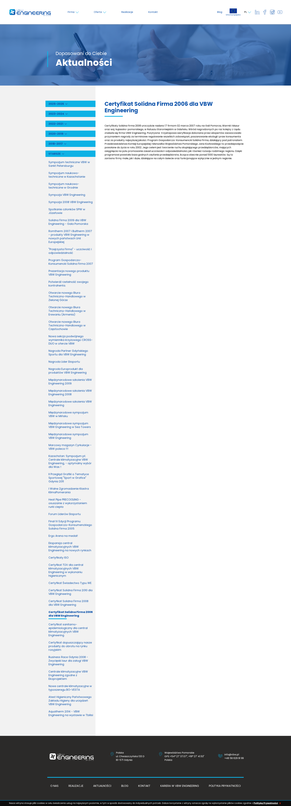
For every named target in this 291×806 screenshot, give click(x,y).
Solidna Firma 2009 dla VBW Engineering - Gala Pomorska (68, 222)
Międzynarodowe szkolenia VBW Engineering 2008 (70, 392)
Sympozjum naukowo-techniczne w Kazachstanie (66, 175)
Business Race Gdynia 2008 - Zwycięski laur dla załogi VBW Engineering (68, 660)
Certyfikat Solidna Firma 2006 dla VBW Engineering (70, 614)
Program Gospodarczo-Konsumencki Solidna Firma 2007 (70, 262)
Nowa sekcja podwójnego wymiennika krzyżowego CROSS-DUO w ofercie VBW (70, 339)
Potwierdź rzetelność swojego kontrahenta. (68, 283)
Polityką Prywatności (266, 803)
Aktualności (102, 786)
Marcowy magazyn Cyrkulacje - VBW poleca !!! (70, 447)
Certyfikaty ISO (58, 557)
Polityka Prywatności (225, 786)
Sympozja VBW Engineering (66, 195)
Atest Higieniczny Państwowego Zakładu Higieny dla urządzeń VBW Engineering (70, 700)
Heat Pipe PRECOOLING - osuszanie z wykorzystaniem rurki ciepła (67, 503)
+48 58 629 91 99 (234, 758)
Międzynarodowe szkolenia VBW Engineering (70, 403)
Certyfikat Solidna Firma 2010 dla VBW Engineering (70, 592)
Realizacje (76, 786)
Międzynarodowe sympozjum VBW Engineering (68, 436)
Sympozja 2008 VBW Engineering (70, 202)
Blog (219, 12)
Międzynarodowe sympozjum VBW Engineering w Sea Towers (69, 425)
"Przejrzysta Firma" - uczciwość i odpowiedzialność (70, 251)
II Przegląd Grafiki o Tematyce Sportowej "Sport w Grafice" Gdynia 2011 (68, 477)
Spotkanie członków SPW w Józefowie (66, 211)
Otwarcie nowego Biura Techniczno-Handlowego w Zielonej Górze (67, 296)
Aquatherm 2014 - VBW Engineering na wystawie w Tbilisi (70, 713)
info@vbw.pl (231, 754)
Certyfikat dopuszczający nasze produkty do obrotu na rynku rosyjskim (70, 646)
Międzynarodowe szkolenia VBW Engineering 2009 (70, 381)
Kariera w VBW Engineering (179, 786)
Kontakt (144, 786)
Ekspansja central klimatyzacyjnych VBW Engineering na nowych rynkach (69, 546)
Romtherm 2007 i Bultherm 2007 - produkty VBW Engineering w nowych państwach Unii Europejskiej (70, 236)
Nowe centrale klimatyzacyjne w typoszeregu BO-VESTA (70, 688)
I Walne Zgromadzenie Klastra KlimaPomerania (68, 490)
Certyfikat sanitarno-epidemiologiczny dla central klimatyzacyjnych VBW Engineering (68, 629)
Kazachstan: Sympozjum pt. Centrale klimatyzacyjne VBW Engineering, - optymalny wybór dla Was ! (70, 461)
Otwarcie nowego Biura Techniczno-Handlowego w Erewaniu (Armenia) (67, 310)
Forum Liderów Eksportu (64, 514)
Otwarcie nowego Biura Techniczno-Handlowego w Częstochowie (67, 325)
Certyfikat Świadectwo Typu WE (70, 583)
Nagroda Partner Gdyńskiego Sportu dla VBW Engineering (68, 352)
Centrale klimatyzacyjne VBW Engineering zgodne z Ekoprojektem (68, 675)
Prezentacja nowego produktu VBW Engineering (68, 272)
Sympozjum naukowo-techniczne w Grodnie (63, 185)
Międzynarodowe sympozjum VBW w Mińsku (68, 414)
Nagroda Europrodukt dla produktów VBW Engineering (67, 370)
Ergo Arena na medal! (63, 536)
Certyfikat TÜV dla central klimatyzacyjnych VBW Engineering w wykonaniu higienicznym (65, 570)
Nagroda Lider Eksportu (64, 362)
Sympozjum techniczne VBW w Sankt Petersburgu (69, 164)
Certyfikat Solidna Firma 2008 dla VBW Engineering (68, 603)
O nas (54, 786)
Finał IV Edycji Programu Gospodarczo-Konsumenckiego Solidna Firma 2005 (70, 524)
